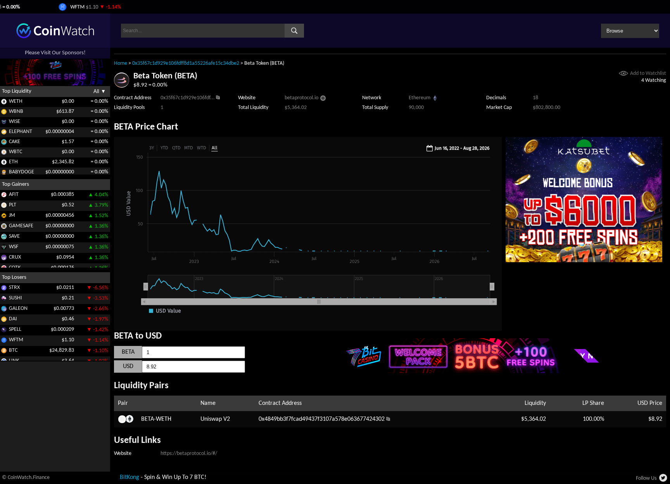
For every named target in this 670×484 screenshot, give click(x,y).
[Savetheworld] (4, 238)
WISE (14, 121)
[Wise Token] (4, 123)
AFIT (14, 194)
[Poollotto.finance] (4, 206)
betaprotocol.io (301, 98)
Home (120, 63)
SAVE (14, 236)
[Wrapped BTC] (4, 153)
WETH (15, 101)
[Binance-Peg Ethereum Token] (4, 163)
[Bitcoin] (4, 352)
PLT (12, 205)
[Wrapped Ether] (4, 103)
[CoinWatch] (55, 37)
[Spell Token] (4, 331)
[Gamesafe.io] (4, 227)
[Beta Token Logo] (121, 86)
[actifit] (4, 196)
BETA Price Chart (146, 127)
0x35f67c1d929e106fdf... (188, 98)
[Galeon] (4, 310)
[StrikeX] (4, 289)
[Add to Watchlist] (623, 74)
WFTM (16, 340)
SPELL (15, 329)
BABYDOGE (21, 172)
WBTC (15, 152)
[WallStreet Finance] (4, 248)
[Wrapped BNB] (4, 113)
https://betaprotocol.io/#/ (189, 453)
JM (12, 215)
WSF (13, 247)
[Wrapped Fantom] (4, 341)
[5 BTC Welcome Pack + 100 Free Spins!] (478, 371)
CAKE (14, 142)
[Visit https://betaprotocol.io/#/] (323, 99)
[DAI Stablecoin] (4, 320)
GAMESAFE (21, 226)
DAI (13, 319)
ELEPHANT (20, 132)
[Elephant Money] (4, 133)
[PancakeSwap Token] (4, 143)
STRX (14, 287)
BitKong (129, 477)
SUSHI (15, 298)
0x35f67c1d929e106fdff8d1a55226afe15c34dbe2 (185, 63)
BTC (13, 350)
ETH (13, 162)
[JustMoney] (4, 217)
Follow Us (646, 478)
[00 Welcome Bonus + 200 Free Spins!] (584, 261)
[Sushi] (4, 299)
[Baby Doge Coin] (4, 173)
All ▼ (99, 91)
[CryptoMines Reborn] (4, 259)
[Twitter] (663, 480)
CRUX (15, 257)
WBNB (16, 111)
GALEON (18, 308)
